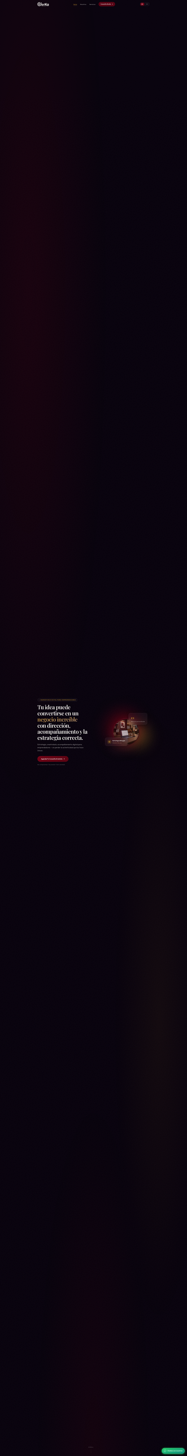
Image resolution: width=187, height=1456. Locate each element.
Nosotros (83, 4)
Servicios (92, 4)
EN (147, 4)
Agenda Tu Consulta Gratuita (51, 759)
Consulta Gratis (106, 4)
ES (142, 4)
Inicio (75, 4)
